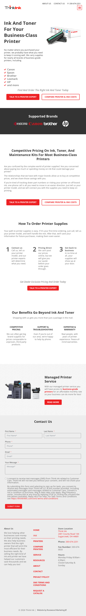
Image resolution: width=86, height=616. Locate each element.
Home (36, 530)
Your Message (11, 462)
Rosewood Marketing (56, 610)
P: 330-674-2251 (74, 3)
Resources (39, 560)
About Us (46, 3)
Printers (38, 541)
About (36, 566)
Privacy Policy (41, 577)
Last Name (48, 431)
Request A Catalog (38, 592)
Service (37, 554)
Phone (8, 442)
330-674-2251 (72, 541)
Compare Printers (38, 548)
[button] (79, 7)
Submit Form (13, 506)
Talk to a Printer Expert (43, 288)
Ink (35, 535)
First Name (9, 431)
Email (7, 452)
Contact (38, 571)
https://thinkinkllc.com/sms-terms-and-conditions (34, 498)
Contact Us (59, 3)
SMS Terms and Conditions (41, 583)
